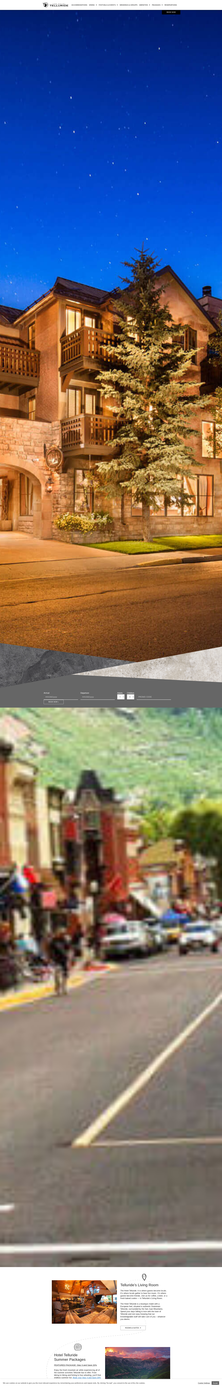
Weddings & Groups (128, 5)
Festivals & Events (107, 5)
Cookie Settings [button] (204, 1383)
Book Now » (53, 702)
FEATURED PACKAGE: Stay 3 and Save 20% (75, 1365)
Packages (156, 5)
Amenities (143, 5)
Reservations (171, 5)
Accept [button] (215, 1383)
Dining (92, 5)
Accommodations (79, 5)
